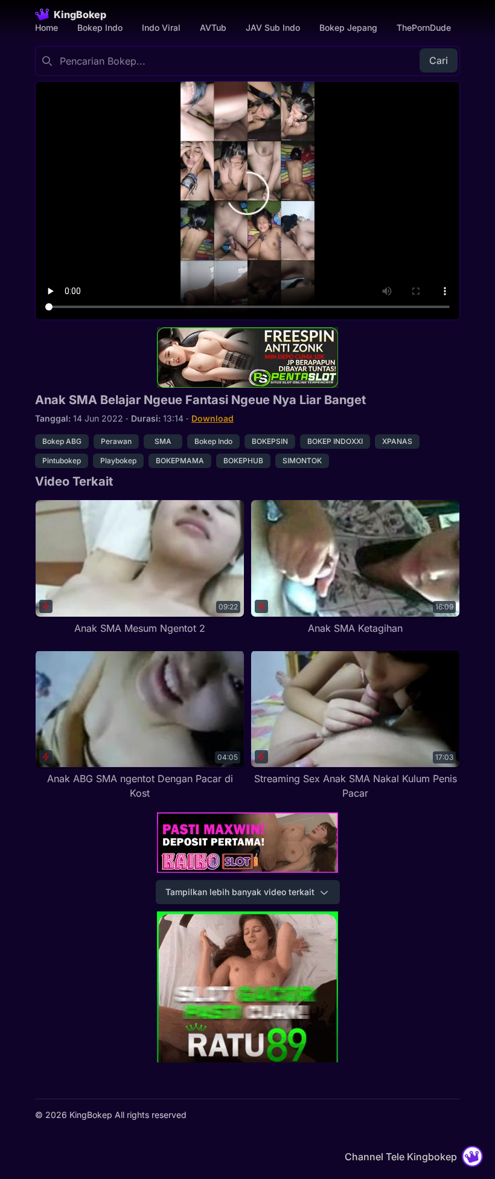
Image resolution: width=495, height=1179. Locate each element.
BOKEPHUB (243, 460)
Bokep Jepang (348, 27)
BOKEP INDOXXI (335, 441)
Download (212, 418)
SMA (163, 441)
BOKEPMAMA (180, 460)
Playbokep (118, 460)
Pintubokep (61, 460)
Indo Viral (161, 27)
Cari (438, 60)
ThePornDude (424, 27)
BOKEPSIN (270, 441)
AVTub (213, 27)
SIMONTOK (302, 460)
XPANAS (397, 441)
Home (46, 27)
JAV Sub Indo (273, 27)
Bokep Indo (100, 27)
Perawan (116, 441)
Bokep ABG (61, 441)
